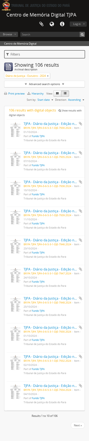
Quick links (62, 24)
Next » (78, 425)
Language (52, 24)
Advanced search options (44, 84)
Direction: (61, 100)
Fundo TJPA (38, 136)
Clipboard (41, 24)
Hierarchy (37, 93)
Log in (77, 24)
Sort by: (31, 100)
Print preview (16, 93)
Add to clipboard (80, 124)
